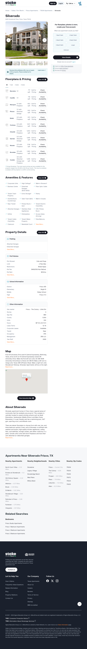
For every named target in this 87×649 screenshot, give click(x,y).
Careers (30, 588)
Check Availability (42, 91)
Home (7, 10)
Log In (61, 3)
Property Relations (11, 595)
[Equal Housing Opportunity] (29, 554)
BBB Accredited (33, 605)
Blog (6, 591)
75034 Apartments (46, 10)
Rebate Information (11, 588)
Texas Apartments (33, 581)
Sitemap (30, 601)
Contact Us (9, 598)
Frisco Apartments (32, 10)
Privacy (30, 598)
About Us (31, 584)
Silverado (12, 16)
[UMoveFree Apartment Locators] (10, 554)
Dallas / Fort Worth (17, 10)
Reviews (30, 591)
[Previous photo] (8, 40)
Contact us (11, 570)
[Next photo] (44, 40)
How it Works (9, 581)
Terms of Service (33, 595)
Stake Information (63, 624)
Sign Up (52, 3)
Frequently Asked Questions (14, 584)
